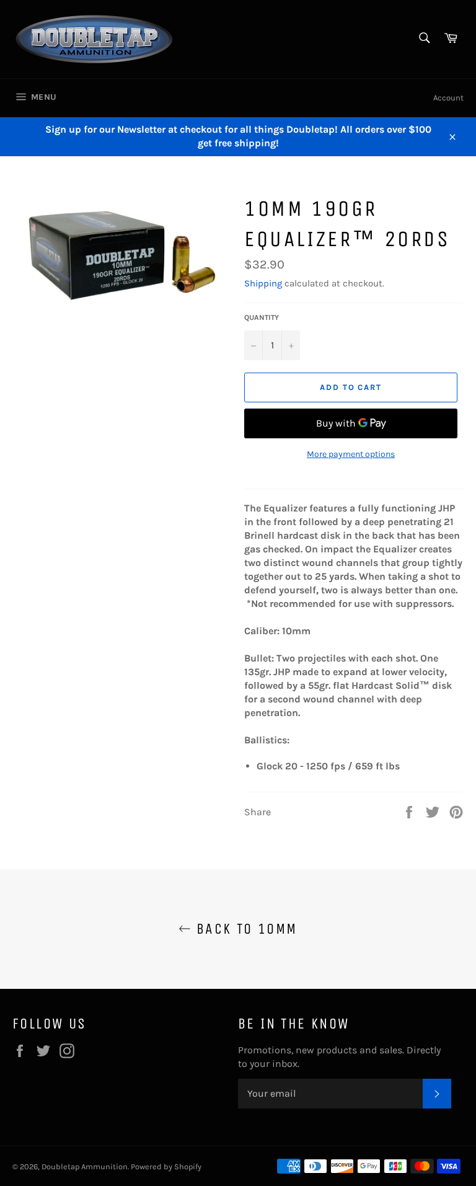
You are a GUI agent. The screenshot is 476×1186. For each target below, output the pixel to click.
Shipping (263, 283)
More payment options (351, 454)
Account (448, 97)
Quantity (261, 317)
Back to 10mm (244, 928)
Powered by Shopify (166, 1166)
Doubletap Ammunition (85, 1166)
